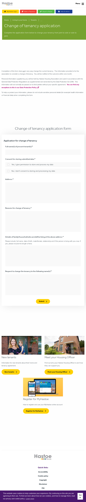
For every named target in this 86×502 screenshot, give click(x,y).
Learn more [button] (30, 499)
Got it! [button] (80, 496)
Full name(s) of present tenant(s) (19, 147)
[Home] (7, 3)
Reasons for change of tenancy (18, 208)
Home (6, 20)
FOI (43, 488)
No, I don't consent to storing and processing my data (33, 171)
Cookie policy (43, 476)
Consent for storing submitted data (20, 159)
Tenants (34, 20)
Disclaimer (43, 484)
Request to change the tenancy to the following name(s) (28, 272)
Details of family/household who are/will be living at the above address (34, 237)
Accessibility (43, 472)
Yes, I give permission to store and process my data (32, 164)
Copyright (43, 480)
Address (9, 179)
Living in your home (19, 20)
